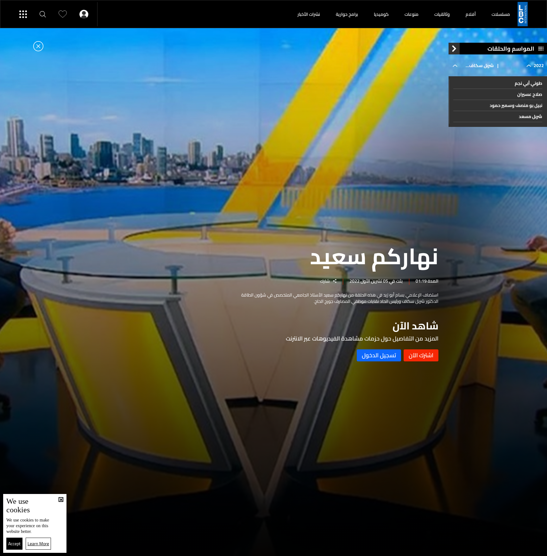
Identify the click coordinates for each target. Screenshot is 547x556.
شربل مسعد (530, 116)
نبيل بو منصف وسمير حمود (516, 105)
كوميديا (381, 14)
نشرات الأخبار (309, 14)
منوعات (411, 14)
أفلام (471, 14)
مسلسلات (501, 14)
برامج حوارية (347, 14)
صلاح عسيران (529, 94)
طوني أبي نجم (528, 83)
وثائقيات (442, 14)
